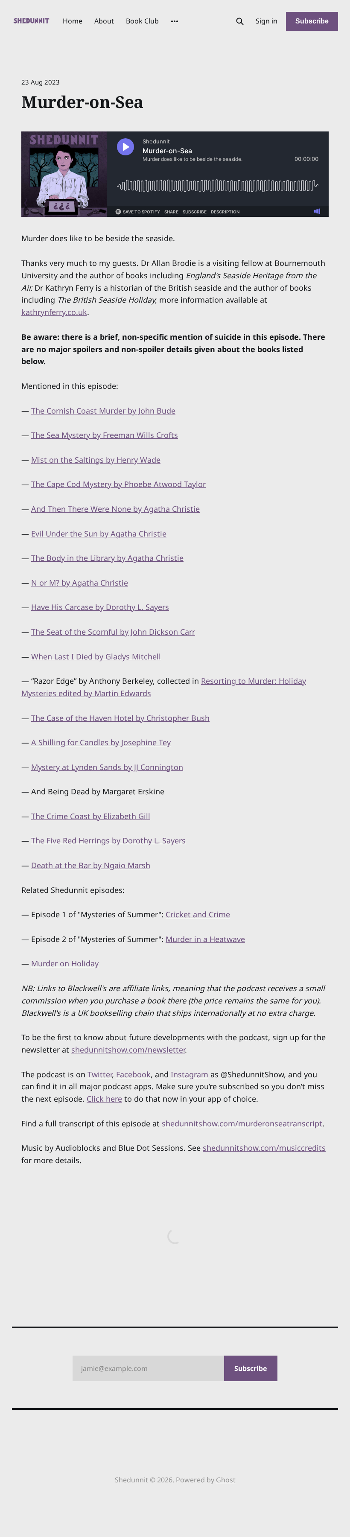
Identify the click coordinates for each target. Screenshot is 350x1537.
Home (72, 21)
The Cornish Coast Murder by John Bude (103, 410)
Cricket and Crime (198, 914)
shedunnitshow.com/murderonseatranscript (242, 1123)
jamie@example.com (174, 1368)
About (104, 21)
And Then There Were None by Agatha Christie (115, 509)
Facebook (133, 1074)
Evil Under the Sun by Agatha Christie (98, 533)
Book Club (142, 21)
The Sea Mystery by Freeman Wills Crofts (104, 435)
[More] (174, 21)
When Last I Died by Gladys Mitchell (96, 656)
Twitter (100, 1074)
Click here (104, 1099)
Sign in (266, 21)
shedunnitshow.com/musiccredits (264, 1148)
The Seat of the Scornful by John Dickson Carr (113, 632)
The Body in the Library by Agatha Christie (107, 558)
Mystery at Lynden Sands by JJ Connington (107, 767)
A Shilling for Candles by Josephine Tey (101, 742)
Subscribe (312, 21)
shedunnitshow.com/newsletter (128, 1049)
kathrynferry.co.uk (54, 312)
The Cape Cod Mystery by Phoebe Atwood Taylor (118, 484)
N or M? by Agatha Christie (79, 582)
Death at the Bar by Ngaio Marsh (90, 865)
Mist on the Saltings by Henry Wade (95, 460)
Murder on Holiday (65, 963)
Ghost (226, 1480)
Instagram (189, 1074)
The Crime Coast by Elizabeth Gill (90, 816)
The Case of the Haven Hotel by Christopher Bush (120, 718)
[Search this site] (239, 21)
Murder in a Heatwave (205, 939)
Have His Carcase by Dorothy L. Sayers (100, 607)
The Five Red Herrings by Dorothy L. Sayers (108, 840)
